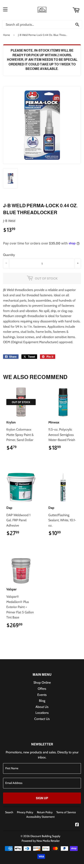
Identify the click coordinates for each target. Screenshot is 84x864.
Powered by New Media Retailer (41, 840)
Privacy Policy (25, 812)
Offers (42, 689)
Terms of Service (66, 812)
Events (42, 695)
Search (9, 812)
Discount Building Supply (45, 836)
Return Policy (45, 812)
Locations (42, 713)
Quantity (9, 255)
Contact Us (42, 719)
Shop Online (42, 682)
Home (6, 34)
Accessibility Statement (40, 816)
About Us (42, 707)
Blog (42, 701)
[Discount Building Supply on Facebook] (77, 825)
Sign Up (42, 798)
